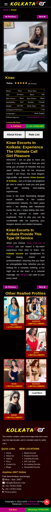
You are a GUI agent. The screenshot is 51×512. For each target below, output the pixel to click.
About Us (10, 456)
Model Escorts (30, 453)
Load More (37, 393)
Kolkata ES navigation (6, 4)
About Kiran (14, 134)
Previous (11, 17)
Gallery (9, 459)
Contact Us (11, 464)
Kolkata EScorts (31, 504)
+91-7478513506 (12, 486)
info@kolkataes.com (15, 482)
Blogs (8, 467)
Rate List (34, 134)
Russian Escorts (31, 456)
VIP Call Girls (29, 462)
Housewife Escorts (32, 467)
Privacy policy (10, 492)
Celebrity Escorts (31, 459)
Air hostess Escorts (32, 464)
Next (41, 17)
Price (8, 462)
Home (6, 10)
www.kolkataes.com (36, 117)
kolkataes (32, 501)
